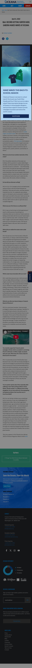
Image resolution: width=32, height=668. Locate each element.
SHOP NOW (16, 116)
